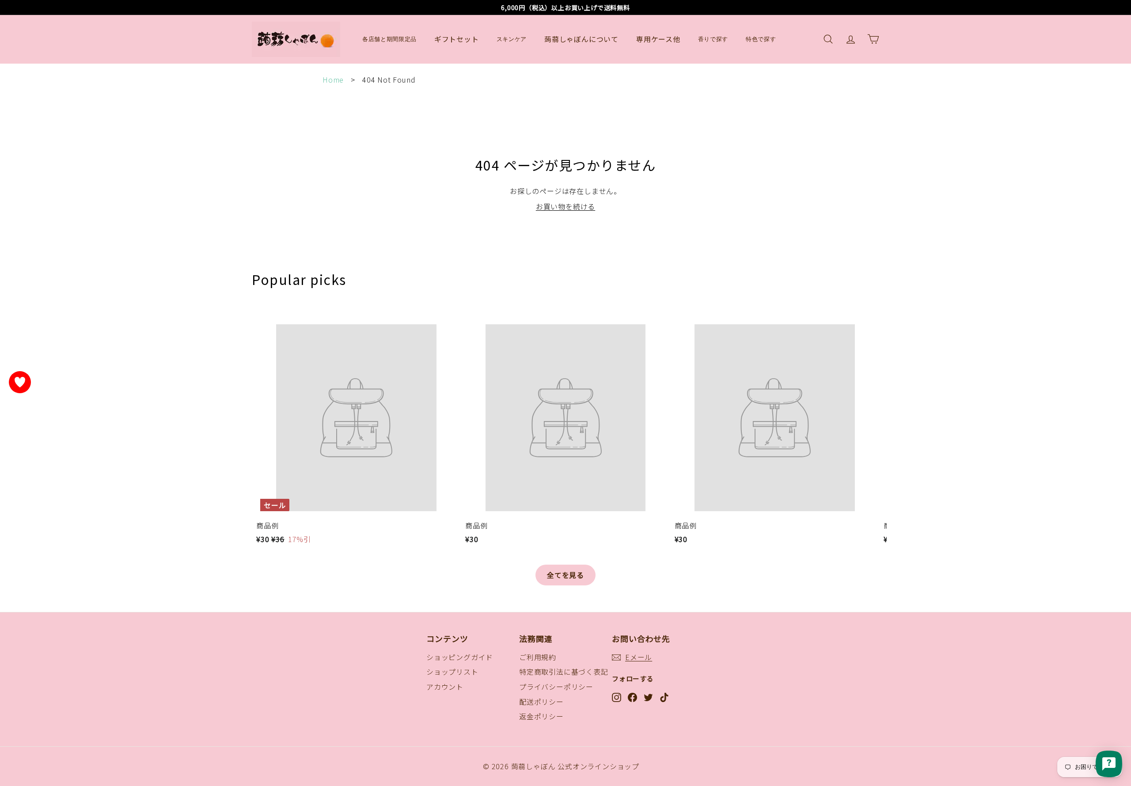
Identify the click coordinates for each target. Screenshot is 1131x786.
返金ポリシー (541, 716)
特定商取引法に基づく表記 (563, 671)
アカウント (444, 686)
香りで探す (713, 39)
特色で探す (761, 39)
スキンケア (512, 39)
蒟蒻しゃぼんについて (581, 39)
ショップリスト (452, 671)
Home (333, 79)
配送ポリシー (541, 701)
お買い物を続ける (565, 206)
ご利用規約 (537, 657)
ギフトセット (456, 39)
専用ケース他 (658, 39)
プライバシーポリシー (556, 686)
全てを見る (565, 575)
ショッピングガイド (459, 657)
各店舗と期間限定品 (389, 39)
